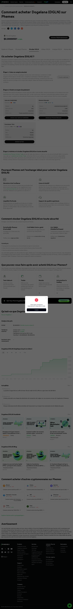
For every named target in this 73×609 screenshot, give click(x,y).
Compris (36, 309)
